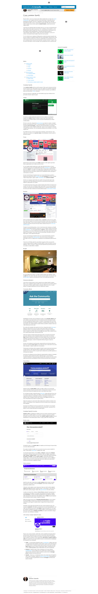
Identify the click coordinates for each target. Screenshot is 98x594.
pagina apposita (27, 277)
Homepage (25, 590)
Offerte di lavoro (52, 590)
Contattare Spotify (29, 63)
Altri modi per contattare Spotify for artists (35, 82)
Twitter (29, 66)
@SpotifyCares (47, 167)
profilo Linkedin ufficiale (44, 556)
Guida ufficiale (30, 75)
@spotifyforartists (29, 550)
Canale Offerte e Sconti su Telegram (33, 10)
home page (53, 327)
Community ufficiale (31, 73)
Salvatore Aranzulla (26, 16)
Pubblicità (48, 590)
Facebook (29, 68)
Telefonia (50, 7)
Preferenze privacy (68, 590)
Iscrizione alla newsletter (39, 590)
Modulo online (30, 78)
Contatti (45, 590)
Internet (55, 7)
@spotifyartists (46, 542)
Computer (45, 7)
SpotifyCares (28, 229)
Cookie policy (63, 590)
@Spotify (37, 176)
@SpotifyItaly (40, 177)
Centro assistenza (31, 80)
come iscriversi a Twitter (51, 188)
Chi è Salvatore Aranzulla (31, 590)
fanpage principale (36, 237)
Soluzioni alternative (29, 72)
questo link (34, 450)
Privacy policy (58, 590)
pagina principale (40, 123)
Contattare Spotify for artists (31, 77)
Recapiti (29, 70)
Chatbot (29, 64)
